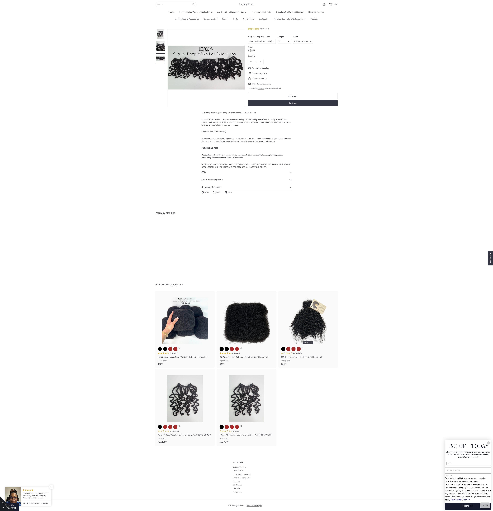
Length (281, 37)
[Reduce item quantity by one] (251, 61)
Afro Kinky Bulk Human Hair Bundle (231, 12)
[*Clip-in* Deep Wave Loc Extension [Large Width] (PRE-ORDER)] (184, 407)
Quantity (251, 56)
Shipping (261, 88)
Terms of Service (239, 467)
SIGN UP (468, 506)
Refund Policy (238, 471)
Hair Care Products (316, 12)
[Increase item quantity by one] (261, 61)
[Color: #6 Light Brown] (175, 250)
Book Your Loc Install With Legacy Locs (289, 19)
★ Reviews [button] (490, 258)
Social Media (248, 19)
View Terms (456, 499)
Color (295, 37)
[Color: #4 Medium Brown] (170, 250)
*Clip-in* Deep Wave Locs (259, 37)
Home (171, 12)
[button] (253, 29)
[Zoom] (206, 67)
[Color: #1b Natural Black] (160, 250)
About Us (314, 19)
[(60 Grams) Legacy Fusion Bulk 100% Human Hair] (308, 329)
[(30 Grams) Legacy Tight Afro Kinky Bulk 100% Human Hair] (246, 329)
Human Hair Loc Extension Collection (194, 12)
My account (237, 492)
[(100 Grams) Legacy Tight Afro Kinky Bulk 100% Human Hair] (184, 329)
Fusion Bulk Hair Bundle (261, 12)
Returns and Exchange (241, 474)
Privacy (466, 499)
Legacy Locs (246, 4)
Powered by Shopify (254, 506)
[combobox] (175, 4)
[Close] (488, 442)
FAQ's (235, 19)
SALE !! (225, 19)
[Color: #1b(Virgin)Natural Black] (165, 349)
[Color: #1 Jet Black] (160, 349)
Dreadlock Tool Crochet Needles (289, 12)
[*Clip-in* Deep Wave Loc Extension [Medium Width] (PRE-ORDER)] (169, 247)
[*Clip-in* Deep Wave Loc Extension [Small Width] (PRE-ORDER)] (246, 407)
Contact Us (263, 19)
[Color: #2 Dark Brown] (165, 250)
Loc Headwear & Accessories (187, 19)
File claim (236, 488)
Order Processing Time (241, 478)
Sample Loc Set (210, 19)
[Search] (193, 4)
